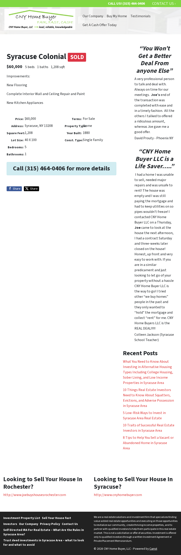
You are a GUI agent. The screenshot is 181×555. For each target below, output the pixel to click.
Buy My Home (117, 16)
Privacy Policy (50, 524)
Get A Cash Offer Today (100, 25)
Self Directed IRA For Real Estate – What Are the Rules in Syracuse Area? (43, 532)
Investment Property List (21, 518)
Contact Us (70, 524)
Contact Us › (164, 3)
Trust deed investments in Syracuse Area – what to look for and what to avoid (43, 542)
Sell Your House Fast (56, 518)
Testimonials (140, 16)
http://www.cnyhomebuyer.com (118, 494)
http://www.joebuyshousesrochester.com (34, 494)
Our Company (93, 16)
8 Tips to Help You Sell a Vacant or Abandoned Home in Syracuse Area (148, 443)
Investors (10, 524)
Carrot (153, 549)
